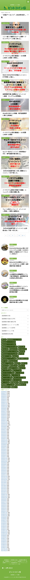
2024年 (6, 12)
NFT (5, 361)
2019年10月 (4, 515)
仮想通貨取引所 (6, 333)
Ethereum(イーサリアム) (10, 353)
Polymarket (13, 361)
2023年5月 (4, 450)
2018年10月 (4, 533)
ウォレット (17, 370)
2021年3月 (4, 490)
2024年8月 (4, 428)
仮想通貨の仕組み (6, 318)
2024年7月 (4, 429)
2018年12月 (4, 530)
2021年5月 (4, 487)
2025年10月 (4, 406)
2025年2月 (4, 419)
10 (19, 235)
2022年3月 (4, 471)
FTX (22, 353)
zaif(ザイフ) (13, 368)
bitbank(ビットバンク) (9, 342)
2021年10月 (4, 479)
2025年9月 (4, 408)
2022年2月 (4, 473)
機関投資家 (6, 387)
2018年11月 (4, 532)
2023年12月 (4, 440)
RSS (19, 564)
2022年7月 (4, 465)
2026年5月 (4, 396)
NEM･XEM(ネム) (23, 358)
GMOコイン (7, 356)
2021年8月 (4, 482)
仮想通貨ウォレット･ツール (9, 324)
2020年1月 (4, 511)
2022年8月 (4, 464)
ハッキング (16, 375)
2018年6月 (4, 540)
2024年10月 (4, 425)
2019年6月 (4, 521)
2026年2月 (4, 400)
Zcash (22, 368)
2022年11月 (4, 459)
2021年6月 (4, 485)
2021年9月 (4, 481)
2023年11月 (4, 441)
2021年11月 (4, 478)
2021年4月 (4, 488)
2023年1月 (4, 456)
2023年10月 (4, 443)
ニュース (6, 375)
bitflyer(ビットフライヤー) (10, 346)
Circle (5, 349)
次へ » (23, 235)
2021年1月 (4, 493)
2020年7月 (4, 502)
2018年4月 (4, 543)
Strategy (14, 365)
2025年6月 (4, 412)
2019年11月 (4, 514)
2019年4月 (4, 524)
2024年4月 (4, 434)
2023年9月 (4, 444)
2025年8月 (4, 409)
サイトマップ (21, 562)
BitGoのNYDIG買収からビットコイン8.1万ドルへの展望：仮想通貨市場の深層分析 (18, 264)
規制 (15, 387)
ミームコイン (7, 380)
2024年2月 (4, 437)
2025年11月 (4, 405)
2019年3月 (4, 526)
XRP (5, 368)
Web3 (22, 365)
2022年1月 (4, 474)
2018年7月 (4, 538)
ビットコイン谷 (15, 572)
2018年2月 (4, 546)
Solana (5, 365)
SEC (25, 363)
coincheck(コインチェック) (10, 351)
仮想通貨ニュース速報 (15, 574)
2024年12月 (4, 422)
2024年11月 (4, 423)
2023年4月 (4, 452)
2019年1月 (4, 529)
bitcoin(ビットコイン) (9, 344)
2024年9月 (4, 426)
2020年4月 (4, 506)
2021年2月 (4, 491)
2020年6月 (4, 503)
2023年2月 (4, 455)
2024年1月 (4, 438)
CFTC (22, 346)
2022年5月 (4, 468)
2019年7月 (4, 520)
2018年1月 (4, 547)
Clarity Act (13, 349)
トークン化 (20, 372)
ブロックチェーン (19, 377)
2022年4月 (4, 470)
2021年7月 (4, 484)
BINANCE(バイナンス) (15, 339)
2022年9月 (4, 462)
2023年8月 (4, 446)
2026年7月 (4, 393)
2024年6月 (4, 431)
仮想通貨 (24, 382)
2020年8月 (4, 500)
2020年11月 (4, 496)
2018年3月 (4, 544)
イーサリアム (7, 370)
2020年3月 (4, 508)
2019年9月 (4, 517)
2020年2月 (4, 509)
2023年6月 (4, 449)
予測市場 (15, 382)
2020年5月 (4, 505)
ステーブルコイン (8, 372)
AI (4, 339)
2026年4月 (4, 397)
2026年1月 (4, 402)
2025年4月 (4, 415)
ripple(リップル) (8, 363)
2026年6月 (4, 394)
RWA (18, 363)
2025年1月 (4, 420)
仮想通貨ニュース (6, 327)
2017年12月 (4, 549)
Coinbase (23, 349)
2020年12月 (4, 494)
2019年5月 (4, 523)
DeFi (22, 351)
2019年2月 (4, 527)
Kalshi (15, 356)
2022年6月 (4, 467)
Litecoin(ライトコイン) (9, 358)
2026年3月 (4, 399)
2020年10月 (4, 497)
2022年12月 (4, 458)
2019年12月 (4, 512)
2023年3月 (4, 453)
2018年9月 (4, 535)
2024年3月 (4, 435)
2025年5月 (4, 414)
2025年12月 (4, 403)
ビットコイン (7, 377)
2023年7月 (4, 447)
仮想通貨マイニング (7, 330)
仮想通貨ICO (5, 315)
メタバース (17, 380)
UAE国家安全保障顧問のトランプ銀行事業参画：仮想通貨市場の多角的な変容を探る (18, 276)
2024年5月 (4, 432)
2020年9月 (4, 499)
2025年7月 (4, 411)
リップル (6, 382)
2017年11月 (4, 550)
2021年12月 (4, 476)
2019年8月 (4, 518)
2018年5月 (4, 541)
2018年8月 (4, 537)
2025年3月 (4, 417)
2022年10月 (4, 461)
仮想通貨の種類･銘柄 (7, 321)
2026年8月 (4, 391)
